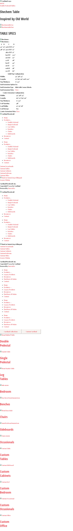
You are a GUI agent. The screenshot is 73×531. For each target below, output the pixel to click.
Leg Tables (11, 127)
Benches (10, 129)
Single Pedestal (13, 124)
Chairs (10, 131)
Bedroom (5, 391)
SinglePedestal (5, 360)
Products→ (7, 120)
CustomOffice (4, 523)
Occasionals (7, 442)
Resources (7, 136)
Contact (6, 138)
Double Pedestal (13, 122)
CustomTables (4, 457)
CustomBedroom (5, 490)
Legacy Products (9, 274)
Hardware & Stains (10, 279)
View (16, 90)
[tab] (11, 331)
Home (6, 118)
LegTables (4, 377)
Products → (8, 272)
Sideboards (11, 134)
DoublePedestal (5, 343)
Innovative (11, 188)
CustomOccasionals (7, 507)
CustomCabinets (5, 473)
